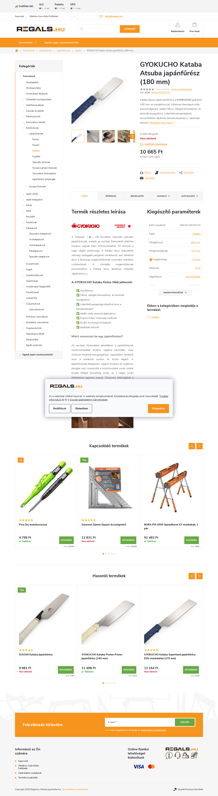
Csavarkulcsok (33, 303)
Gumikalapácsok (37, 245)
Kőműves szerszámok (37, 316)
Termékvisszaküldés (28, 777)
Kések (29, 205)
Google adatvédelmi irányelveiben (89, 400)
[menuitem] (28, 43)
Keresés (129, 29)
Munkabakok (32, 82)
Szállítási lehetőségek (156, 144)
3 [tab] (109, 554)
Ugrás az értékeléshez (181, 89)
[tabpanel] (46, 501)
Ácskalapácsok (36, 239)
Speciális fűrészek (41, 162)
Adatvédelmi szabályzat (29, 772)
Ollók (28, 210)
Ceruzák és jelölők (35, 110)
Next (199, 446)
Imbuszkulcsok (36, 309)
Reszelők (30, 216)
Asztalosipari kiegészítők (38, 286)
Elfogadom (158, 408)
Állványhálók (32, 339)
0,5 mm (196, 251)
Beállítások (59, 408)
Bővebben (128, 540)
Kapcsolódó (188, 196)
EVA (197, 268)
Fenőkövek (31, 222)
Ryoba (35, 139)
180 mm (195, 242)
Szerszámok (29, 76)
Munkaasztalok (33, 88)
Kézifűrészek (32, 127)
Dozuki (35, 145)
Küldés (184, 722)
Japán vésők (32, 193)
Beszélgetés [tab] (137, 196)
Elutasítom (81, 408)
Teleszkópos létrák (35, 333)
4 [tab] (112, 554)
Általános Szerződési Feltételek (43, 16)
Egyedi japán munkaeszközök (38, 354)
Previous (192, 446)
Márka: (161, 92)
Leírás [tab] (84, 196)
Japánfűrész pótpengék (43, 179)
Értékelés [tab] (111, 196)
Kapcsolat (19, 16)
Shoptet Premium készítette (190, 789)
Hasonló (162, 196)
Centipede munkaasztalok (38, 99)
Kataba (36, 150)
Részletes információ (161, 123)
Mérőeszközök (33, 116)
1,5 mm (196, 259)
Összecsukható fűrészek (44, 167)
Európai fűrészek (37, 186)
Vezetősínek (32, 281)
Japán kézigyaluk (34, 199)
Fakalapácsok (35, 250)
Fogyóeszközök (33, 328)
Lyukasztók (31, 298)
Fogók (29, 269)
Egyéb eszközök (34, 345)
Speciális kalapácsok (39, 256)
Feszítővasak (32, 292)
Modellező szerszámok (37, 322)
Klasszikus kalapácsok (40, 233)
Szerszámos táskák (35, 122)
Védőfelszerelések (35, 105)
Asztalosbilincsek (34, 275)
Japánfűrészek (36, 133)
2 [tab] (106, 554)
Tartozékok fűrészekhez (44, 173)
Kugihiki (36, 156)
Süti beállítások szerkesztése (75, 789)
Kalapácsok (31, 228)
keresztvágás (193, 276)
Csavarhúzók (32, 263)
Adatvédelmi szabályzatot (153, 730)
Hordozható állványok (37, 93)
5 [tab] (115, 554)
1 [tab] (103, 554)
